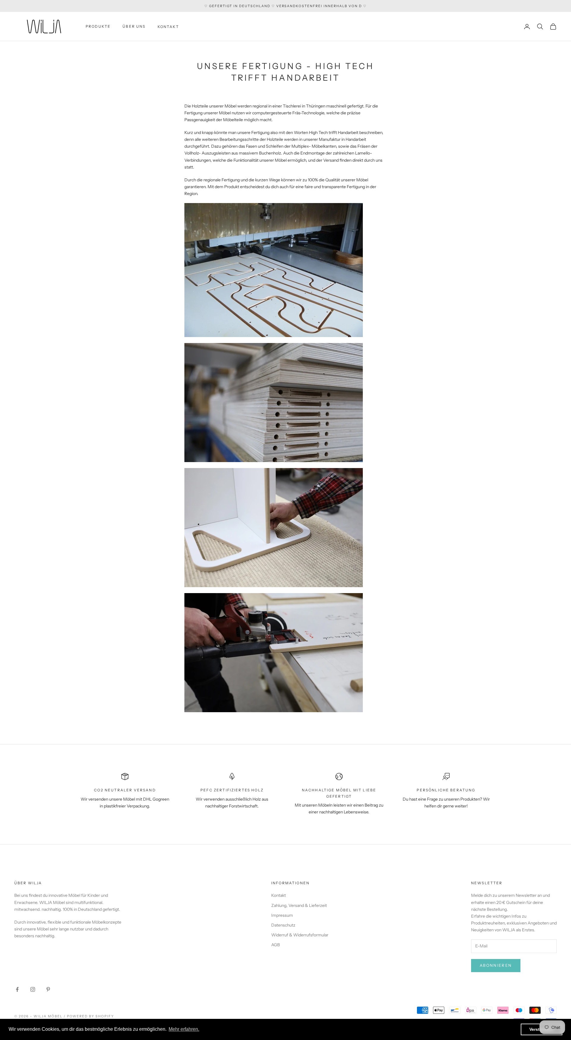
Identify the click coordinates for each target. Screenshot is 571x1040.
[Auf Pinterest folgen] (48, 989)
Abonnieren (496, 965)
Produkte (98, 26)
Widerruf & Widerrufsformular (299, 935)
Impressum (282, 915)
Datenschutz (283, 925)
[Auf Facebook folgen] (17, 989)
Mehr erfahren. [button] (184, 1029)
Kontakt (168, 26)
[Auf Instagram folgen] (33, 989)
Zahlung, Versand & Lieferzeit (299, 905)
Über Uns (134, 26)
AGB (275, 944)
